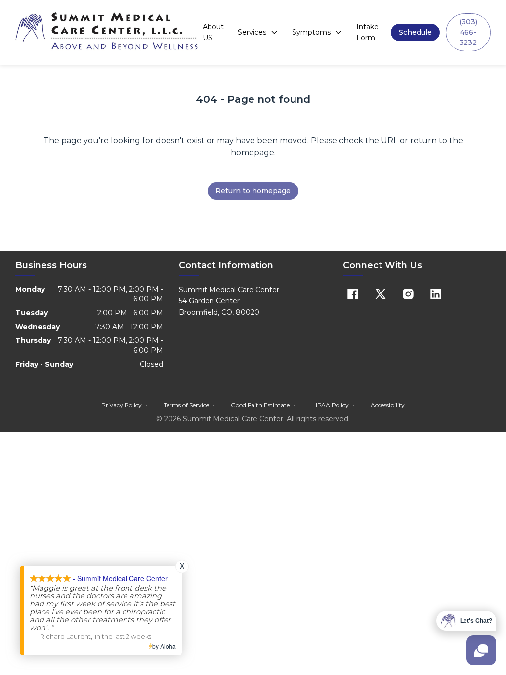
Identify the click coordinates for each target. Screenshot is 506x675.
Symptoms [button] (311, 32)
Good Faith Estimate (263, 405)
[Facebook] (353, 294)
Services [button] (252, 32)
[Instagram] (408, 294)
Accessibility (388, 405)
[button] (415, 32)
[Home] (107, 32)
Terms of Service (189, 405)
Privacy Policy (124, 405)
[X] (380, 294)
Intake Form (367, 32)
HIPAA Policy (333, 405)
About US (213, 32)
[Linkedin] (436, 294)
